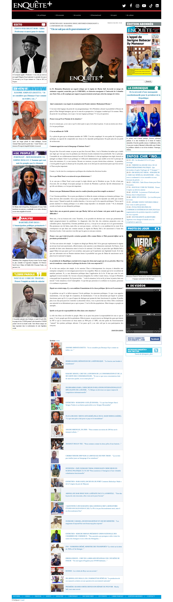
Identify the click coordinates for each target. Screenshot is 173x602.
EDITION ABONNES (135, 596)
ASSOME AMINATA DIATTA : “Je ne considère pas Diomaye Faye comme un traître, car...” (29, 96)
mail (22, 600)
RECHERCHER (88, 596)
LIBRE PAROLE (117, 596)
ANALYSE (59, 596)
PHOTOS (38, 596)
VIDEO (27, 596)
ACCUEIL (16, 596)
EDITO (48, 596)
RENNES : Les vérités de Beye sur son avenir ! (81, 571)
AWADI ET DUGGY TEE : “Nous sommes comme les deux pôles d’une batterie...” (93, 444)
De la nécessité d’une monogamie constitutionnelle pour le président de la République (143, 95)
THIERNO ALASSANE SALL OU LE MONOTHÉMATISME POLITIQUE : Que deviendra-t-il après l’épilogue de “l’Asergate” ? (143, 167)
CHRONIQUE (73, 596)
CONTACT (151, 596)
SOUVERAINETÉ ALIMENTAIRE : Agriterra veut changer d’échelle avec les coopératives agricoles (141, 219)
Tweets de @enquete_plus (144, 354)
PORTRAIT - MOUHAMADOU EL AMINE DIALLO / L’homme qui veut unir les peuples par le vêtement (29, 160)
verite (58, 341)
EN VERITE (103, 596)
